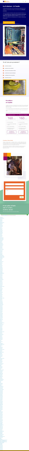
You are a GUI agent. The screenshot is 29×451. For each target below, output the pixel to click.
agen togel (1, 319)
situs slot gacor (2, 249)
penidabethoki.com (2, 436)
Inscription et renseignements (12, 132)
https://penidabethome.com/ (3, 441)
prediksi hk (1, 223)
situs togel (1, 225)
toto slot (1, 229)
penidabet (1, 423)
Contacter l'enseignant (9, 22)
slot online (1, 265)
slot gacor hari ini (2, 256)
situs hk (1, 260)
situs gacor (1, 228)
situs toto (1, 220)
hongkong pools (2, 273)
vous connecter (5, 215)
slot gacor (1, 231)
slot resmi (1, 248)
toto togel (1, 217)
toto (0, 340)
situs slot (1, 224)
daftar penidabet (2, 442)
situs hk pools (1, 237)
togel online (1, 373)
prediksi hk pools (2, 222)
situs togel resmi (2, 218)
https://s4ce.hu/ (2, 352)
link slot (1, 259)
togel (0, 365)
